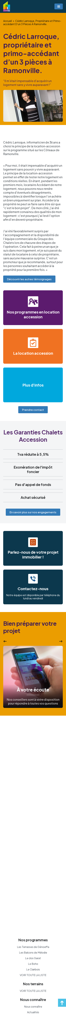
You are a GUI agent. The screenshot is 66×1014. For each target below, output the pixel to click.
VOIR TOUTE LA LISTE (33, 975)
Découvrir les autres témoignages (29, 279)
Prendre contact (33, 409)
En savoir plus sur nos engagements (33, 512)
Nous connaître (33, 1006)
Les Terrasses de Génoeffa (33, 947)
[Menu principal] (58, 6)
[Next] (61, 641)
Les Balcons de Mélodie (33, 952)
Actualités (33, 1012)
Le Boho (33, 963)
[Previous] (5, 641)
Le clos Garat (33, 958)
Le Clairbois (33, 969)
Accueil (7, 21)
